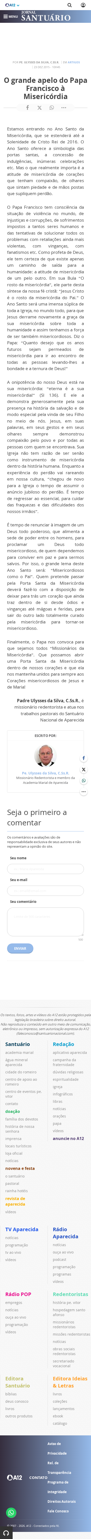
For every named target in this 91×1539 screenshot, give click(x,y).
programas (62, 1274)
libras (57, 1101)
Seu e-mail (18, 880)
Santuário (17, 1044)
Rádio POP (18, 1294)
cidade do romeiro (20, 1072)
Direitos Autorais (62, 1501)
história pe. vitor (67, 1302)
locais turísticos (18, 1146)
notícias (11, 1160)
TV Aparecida (21, 1229)
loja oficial (13, 1153)
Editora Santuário (17, 1382)
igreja (57, 1086)
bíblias (11, 1394)
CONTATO (38, 1477)
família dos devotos (21, 1119)
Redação (63, 1044)
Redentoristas (70, 1294)
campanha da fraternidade (64, 1062)
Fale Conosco (58, 1511)
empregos (13, 1302)
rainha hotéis (16, 1190)
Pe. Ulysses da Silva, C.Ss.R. (45, 773)
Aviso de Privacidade (57, 1448)
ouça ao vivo (63, 1252)
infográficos (63, 1094)
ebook (58, 1416)
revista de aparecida (15, 1201)
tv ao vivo (13, 1252)
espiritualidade (66, 1079)
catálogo (60, 1423)
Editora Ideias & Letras (70, 1382)
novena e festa (20, 1168)
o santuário (15, 1176)
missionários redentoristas (64, 1324)
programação (16, 1245)
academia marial (19, 1052)
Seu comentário (23, 901)
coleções (60, 1401)
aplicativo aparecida (70, 1052)
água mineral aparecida (16, 1062)
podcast (59, 1259)
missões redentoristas (71, 1334)
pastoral (12, 1183)
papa (57, 1123)
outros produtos (19, 1416)
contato (11, 1103)
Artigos (74, 62)
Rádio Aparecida (65, 1233)
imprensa (13, 1138)
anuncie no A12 (68, 1138)
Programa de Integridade (58, 1487)
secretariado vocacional (63, 1363)
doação (12, 1111)
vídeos (10, 1211)
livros (9, 1408)
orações (59, 1116)
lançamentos (64, 1408)
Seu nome (18, 858)
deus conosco (16, 1401)
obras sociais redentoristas (64, 1351)
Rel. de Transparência (59, 1468)
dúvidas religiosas (68, 1072)
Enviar (20, 948)
